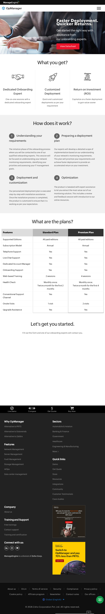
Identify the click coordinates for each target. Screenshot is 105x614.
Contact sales (72, 594)
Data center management (15, 474)
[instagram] (12, 548)
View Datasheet (68, 46)
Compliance (72, 589)
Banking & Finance (60, 431)
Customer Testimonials (62, 494)
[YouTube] (17, 548)
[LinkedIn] (6, 548)
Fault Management (12, 459)
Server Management (13, 454)
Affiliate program (36, 594)
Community (57, 489)
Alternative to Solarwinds (15, 431)
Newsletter (55, 594)
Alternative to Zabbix (13, 436)
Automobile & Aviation (62, 426)
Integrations (57, 484)
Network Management (14, 449)
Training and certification (15, 535)
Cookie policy (15, 594)
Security (57, 589)
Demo (55, 464)
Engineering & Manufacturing (65, 446)
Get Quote (57, 469)
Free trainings (10, 525)
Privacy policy (90, 589)
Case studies (58, 499)
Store (54, 474)
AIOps (7, 469)
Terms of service (40, 589)
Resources (57, 479)
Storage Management (14, 464)
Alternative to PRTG (12, 426)
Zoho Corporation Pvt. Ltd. (46, 607)
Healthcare (57, 441)
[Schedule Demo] (100, 600)
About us (8, 512)
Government (58, 436)
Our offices (90, 594)
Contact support (11, 530)
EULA (24, 589)
